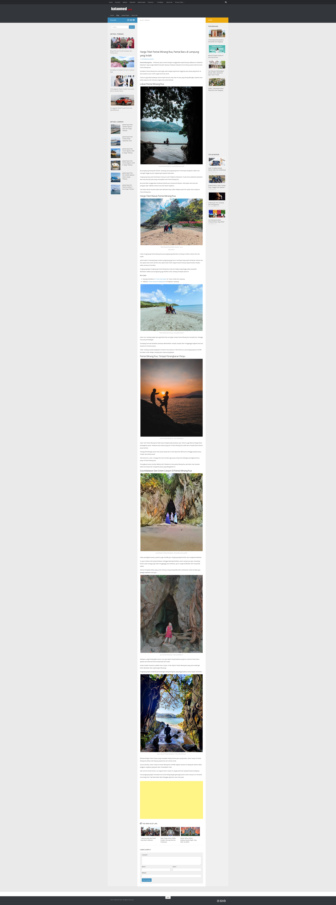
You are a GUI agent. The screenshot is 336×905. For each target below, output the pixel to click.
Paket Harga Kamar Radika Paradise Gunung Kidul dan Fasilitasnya (168, 840)
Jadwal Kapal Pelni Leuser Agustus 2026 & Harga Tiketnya (128, 151)
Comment (145, 855)
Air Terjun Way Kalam (160, 279)
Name (144, 866)
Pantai (147, 20)
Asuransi (117, 2)
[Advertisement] (171, 37)
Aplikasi (125, 2)
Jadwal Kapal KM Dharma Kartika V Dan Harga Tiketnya (128, 187)
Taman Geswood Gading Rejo (156, 281)
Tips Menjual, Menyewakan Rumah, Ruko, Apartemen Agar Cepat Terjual (216, 73)
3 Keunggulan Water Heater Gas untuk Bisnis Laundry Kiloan (122, 90)
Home (111, 2)
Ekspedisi (132, 2)
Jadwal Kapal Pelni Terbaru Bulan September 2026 (127, 139)
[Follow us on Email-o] (131, 20)
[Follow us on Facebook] (134, 20)
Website (144, 873)
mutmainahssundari (148, 59)
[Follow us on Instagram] (128, 20)
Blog (117, 15)
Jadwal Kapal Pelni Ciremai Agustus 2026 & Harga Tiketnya (128, 163)
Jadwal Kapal (141, 2)
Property (150, 2)
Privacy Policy (179, 2)
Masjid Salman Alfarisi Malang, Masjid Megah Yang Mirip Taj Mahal (188, 840)
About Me (169, 2)
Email (175, 866)
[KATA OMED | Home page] (121, 8)
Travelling (160, 2)
